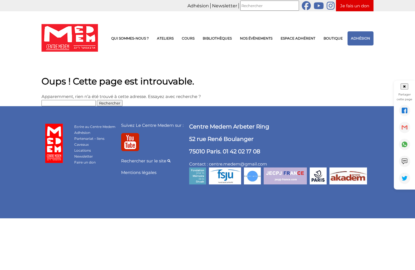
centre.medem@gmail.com (238, 164)
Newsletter (224, 5)
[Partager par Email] (404, 127)
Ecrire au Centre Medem (94, 127)
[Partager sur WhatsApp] (404, 144)
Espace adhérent (298, 38)
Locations (82, 150)
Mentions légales (138, 172)
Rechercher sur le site (144, 161)
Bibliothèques (217, 38)
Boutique (333, 38)
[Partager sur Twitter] (404, 178)
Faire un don (85, 162)
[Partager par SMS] (404, 161)
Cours (188, 38)
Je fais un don (354, 5)
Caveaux (81, 144)
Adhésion (198, 5)
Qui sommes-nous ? (130, 38)
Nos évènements (256, 38)
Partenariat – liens (89, 138)
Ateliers (165, 38)
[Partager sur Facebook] (404, 110)
